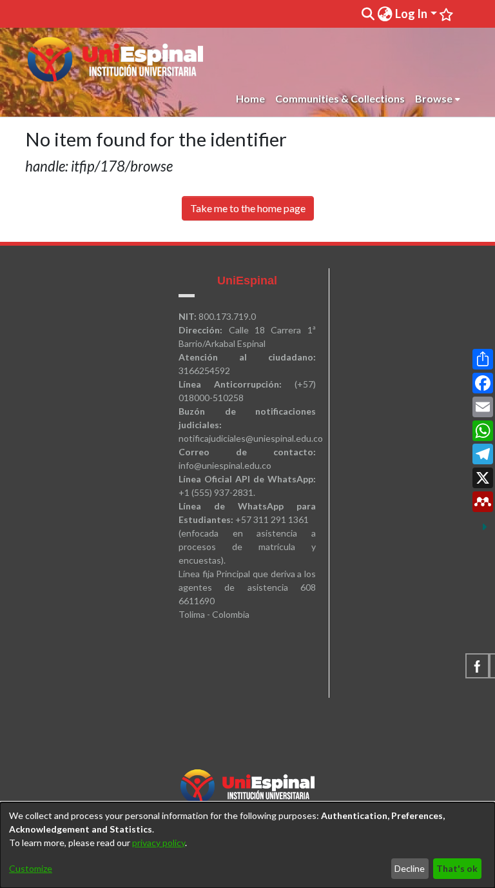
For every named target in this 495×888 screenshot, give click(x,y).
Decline (409, 868)
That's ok (457, 868)
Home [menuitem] (250, 98)
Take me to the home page (248, 208)
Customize (30, 868)
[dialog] (247, 845)
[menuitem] (385, 14)
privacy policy (158, 842)
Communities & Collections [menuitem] (340, 98)
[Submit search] (368, 14)
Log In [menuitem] (411, 13)
